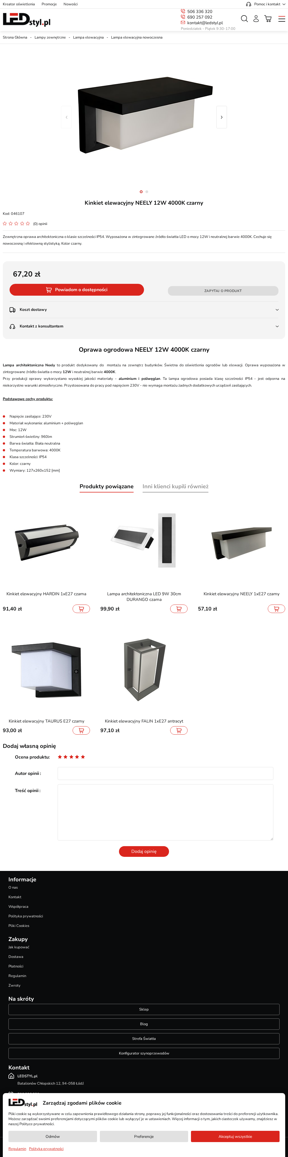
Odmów (53, 1136)
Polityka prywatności (25, 916)
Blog (144, 1024)
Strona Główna (15, 37)
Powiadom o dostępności (81, 290)
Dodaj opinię (144, 851)
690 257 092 (199, 17)
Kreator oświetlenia (19, 4)
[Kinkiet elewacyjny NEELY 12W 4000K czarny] (144, 117)
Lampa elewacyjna (88, 37)
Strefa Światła (144, 1038)
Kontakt (14, 897)
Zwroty (14, 985)
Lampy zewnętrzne (50, 37)
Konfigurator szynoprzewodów (144, 1053)
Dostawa (15, 956)
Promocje (49, 4)
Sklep (144, 1009)
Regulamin (17, 975)
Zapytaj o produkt (223, 291)
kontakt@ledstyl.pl (205, 23)
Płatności (15, 966)
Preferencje (144, 1136)
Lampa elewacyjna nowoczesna (137, 37)
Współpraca (18, 906)
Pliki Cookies (18, 925)
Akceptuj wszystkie (235, 1136)
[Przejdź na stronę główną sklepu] (26, 20)
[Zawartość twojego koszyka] (268, 19)
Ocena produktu (32, 757)
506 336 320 (199, 11)
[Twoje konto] (256, 19)
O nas (13, 887)
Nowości (71, 4)
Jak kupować (18, 947)
